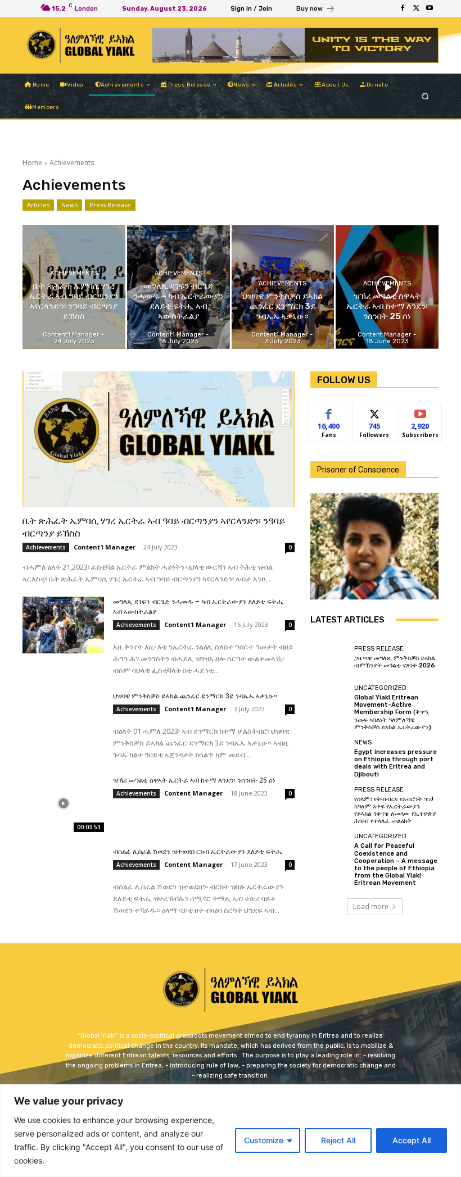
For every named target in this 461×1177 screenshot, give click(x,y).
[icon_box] (315, 10)
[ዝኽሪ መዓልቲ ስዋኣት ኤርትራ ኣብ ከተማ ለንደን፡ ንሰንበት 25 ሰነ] (387, 286)
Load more (370, 906)
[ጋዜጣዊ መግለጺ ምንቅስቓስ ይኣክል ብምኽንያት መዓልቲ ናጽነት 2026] (329, 657)
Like (329, 411)
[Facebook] (402, 8)
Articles (38, 205)
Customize (263, 1140)
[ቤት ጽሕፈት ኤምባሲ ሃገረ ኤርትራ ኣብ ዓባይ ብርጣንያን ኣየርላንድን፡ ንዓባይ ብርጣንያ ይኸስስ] (73, 286)
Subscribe (420, 411)
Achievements (74, 273)
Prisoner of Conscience (358, 469)
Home (32, 162)
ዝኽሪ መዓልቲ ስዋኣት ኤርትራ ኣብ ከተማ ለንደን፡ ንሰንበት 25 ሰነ (194, 780)
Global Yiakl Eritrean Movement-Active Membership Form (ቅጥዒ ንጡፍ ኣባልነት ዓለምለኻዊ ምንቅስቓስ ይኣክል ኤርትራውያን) (392, 712)
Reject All (338, 1140)
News (69, 205)
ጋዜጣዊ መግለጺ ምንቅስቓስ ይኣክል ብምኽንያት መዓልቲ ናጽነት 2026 (394, 662)
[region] (230, 1130)
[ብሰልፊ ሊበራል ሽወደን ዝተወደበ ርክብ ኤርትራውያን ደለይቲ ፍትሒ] (63, 875)
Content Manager (193, 793)
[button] (425, 96)
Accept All (411, 1140)
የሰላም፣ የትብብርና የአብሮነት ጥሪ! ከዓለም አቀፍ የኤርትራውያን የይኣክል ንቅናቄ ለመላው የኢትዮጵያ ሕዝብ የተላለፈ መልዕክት (395, 810)
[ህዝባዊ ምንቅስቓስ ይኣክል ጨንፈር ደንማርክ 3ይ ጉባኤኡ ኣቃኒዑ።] (283, 286)
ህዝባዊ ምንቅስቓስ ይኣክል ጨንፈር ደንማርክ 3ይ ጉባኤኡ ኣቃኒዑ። (195, 696)
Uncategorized (380, 688)
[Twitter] (416, 8)
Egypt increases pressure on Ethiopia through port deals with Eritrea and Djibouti (395, 763)
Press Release (110, 205)
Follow (374, 411)
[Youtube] (429, 8)
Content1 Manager (104, 547)
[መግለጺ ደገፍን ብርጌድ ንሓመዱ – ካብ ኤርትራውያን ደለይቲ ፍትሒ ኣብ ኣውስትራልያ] (178, 286)
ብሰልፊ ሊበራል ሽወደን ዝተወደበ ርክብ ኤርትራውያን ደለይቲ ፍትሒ (198, 852)
